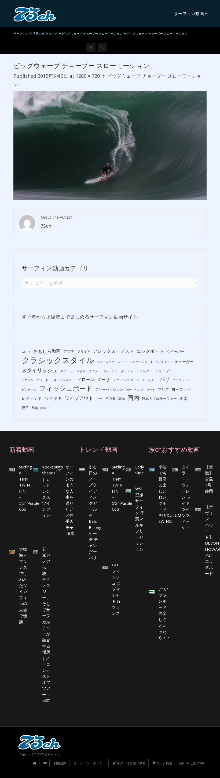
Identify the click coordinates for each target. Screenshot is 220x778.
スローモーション (73, 371)
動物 (121, 398)
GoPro (26, 352)
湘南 (183, 398)
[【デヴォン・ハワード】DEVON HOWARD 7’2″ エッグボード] (198, 509)
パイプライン (181, 380)
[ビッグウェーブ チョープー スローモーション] (110, 145)
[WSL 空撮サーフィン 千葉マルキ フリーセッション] (128, 491)
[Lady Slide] (128, 469)
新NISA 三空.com (191, 763)
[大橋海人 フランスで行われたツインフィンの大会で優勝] (12, 551)
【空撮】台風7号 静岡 (209, 479)
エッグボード (150, 351)
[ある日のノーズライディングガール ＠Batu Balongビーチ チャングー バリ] (82, 469)
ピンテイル (29, 390)
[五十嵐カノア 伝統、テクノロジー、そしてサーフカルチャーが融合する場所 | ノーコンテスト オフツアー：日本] (35, 551)
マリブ (163, 389)
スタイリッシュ (39, 370)
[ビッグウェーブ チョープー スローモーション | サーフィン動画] (34, 13)
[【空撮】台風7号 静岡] (198, 469)
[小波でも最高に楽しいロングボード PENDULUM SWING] (152, 469)
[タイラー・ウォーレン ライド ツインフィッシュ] (175, 469)
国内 (133, 398)
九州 (99, 398)
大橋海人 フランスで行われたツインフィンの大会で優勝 (23, 585)
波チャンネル (53, 754)
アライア (83, 351)
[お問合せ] (45, 763)
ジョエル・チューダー (174, 361)
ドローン (85, 379)
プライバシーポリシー (90, 763)
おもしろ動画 (47, 351)
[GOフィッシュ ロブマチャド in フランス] (105, 567)
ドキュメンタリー (63, 380)
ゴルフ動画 (163, 763)
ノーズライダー (146, 380)
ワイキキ (53, 398)
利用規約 (60, 763)
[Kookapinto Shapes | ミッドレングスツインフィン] (35, 469)
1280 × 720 (88, 76)
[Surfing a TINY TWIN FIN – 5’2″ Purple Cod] (12, 469)
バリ (165, 379)
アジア (69, 351)
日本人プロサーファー (159, 398)
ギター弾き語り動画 (131, 763)
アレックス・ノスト (113, 351)
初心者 (110, 398)
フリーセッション (109, 389)
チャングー (144, 371)
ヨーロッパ (181, 389)
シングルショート (141, 362)
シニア (122, 362)
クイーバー (175, 351)
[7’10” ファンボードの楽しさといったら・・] (152, 591)
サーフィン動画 (189, 13)
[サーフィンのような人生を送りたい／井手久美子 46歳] (58, 469)
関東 (43, 408)
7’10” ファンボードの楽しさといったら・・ (165, 613)
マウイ (150, 390)
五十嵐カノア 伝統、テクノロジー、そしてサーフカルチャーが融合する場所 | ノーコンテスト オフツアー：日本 (46, 624)
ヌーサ (103, 379)
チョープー (164, 370)
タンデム (127, 371)
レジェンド (32, 398)
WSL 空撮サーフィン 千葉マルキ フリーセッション (139, 519)
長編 (34, 408)
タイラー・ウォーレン (103, 371)
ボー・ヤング (135, 390)
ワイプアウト (78, 398)
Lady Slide (139, 470)
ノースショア (123, 379)
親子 (25, 407)
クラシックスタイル (58, 360)
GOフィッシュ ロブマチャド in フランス (116, 589)
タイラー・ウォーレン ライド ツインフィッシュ (186, 497)
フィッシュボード (66, 388)
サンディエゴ (106, 362)
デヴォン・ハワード (35, 380)
